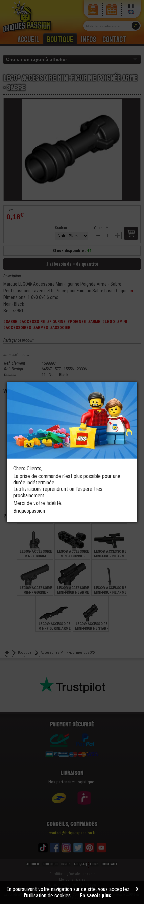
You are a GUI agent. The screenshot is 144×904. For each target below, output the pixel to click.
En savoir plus (95, 895)
